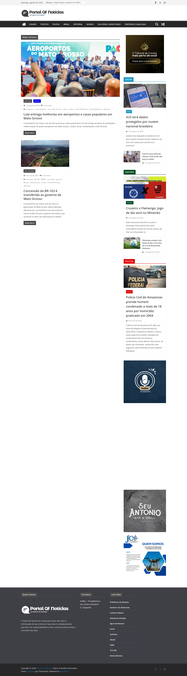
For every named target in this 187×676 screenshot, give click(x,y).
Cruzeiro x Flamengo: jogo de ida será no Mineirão (144, 210)
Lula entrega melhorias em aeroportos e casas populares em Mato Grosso (68, 116)
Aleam (112, 639)
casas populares (40, 109)
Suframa (113, 634)
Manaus (26, 182)
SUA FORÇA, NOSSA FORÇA (109, 24)
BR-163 (37, 179)
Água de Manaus (117, 623)
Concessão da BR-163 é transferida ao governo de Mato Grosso (42, 195)
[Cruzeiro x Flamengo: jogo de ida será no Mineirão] (145, 187)
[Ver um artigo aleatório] (163, 24)
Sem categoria (29, 171)
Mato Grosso (56, 109)
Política (44, 24)
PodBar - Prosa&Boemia (90, 601)
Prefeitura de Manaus (119, 602)
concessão (51, 179)
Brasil (66, 24)
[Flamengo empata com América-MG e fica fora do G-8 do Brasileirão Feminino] (132, 246)
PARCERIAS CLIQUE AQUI (135, 24)
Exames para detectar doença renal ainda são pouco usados (152, 156)
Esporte (129, 203)
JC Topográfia (85, 607)
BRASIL (43, 179)
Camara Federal (116, 613)
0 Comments (47, 105)
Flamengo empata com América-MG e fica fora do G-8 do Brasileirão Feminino (152, 244)
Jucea (112, 629)
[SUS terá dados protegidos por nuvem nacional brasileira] (145, 96)
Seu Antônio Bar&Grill (89, 604)
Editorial (78, 24)
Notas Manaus (116, 655)
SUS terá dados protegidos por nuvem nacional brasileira (142, 121)
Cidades (33, 24)
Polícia (56, 24)
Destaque (28, 101)
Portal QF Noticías (81, 109)
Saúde (129, 111)
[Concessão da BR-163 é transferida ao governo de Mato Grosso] (45, 153)
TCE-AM (113, 650)
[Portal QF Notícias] (24, 24)
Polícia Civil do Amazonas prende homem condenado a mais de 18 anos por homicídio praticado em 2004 (144, 306)
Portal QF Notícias (95, 109)
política (71, 109)
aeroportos (29, 109)
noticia (65, 109)
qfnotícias (106, 109)
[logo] (45, 601)
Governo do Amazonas (120, 607)
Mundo (90, 24)
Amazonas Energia (118, 618)
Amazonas (29, 179)
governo (59, 179)
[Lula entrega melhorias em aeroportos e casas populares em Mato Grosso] (70, 69)
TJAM (112, 645)
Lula (49, 109)
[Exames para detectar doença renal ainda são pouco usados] (132, 158)
